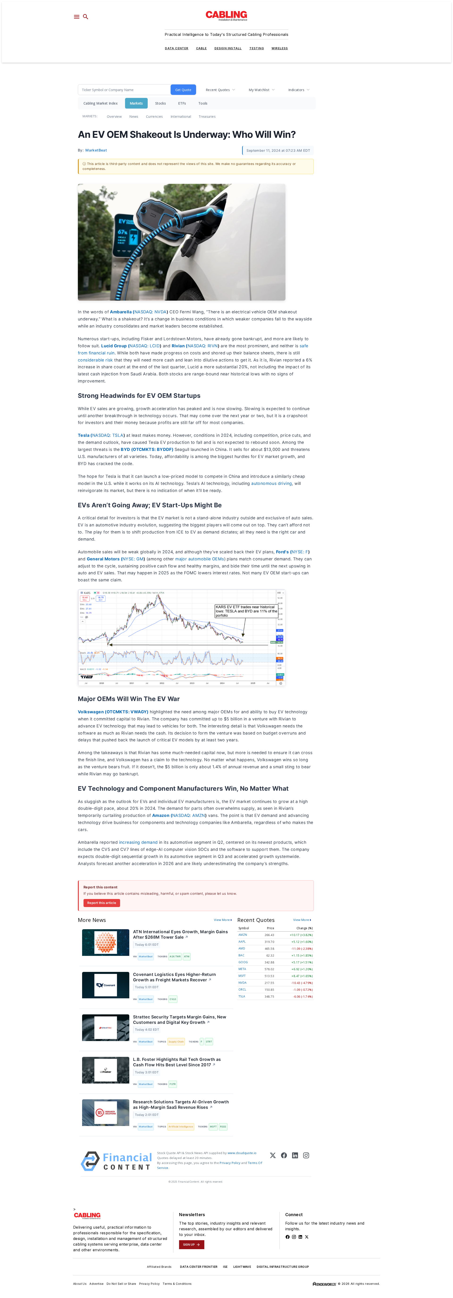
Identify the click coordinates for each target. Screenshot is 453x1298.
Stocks (160, 103)
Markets (136, 103)
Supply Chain (176, 1041)
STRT (209, 1041)
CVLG (173, 999)
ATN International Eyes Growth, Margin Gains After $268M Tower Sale (180, 934)
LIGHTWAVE (242, 1267)
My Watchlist (259, 90)
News (133, 116)
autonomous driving (271, 483)
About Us (80, 1283)
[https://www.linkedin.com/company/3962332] (300, 1237)
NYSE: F (300, 551)
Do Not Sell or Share (121, 1283)
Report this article (101, 903)
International (181, 116)
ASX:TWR (175, 956)
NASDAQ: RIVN (203, 345)
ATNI (187, 956)
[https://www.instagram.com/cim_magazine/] (294, 1237)
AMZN (243, 935)
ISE (225, 1267)
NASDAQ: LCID (145, 345)
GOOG (243, 962)
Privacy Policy (230, 1163)
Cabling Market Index (100, 103)
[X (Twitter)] (273, 1161)
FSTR (173, 1084)
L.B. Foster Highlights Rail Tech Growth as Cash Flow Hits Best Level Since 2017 (177, 1062)
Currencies (154, 116)
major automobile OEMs (199, 558)
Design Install (228, 48)
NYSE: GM (132, 558)
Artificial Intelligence (181, 1126)
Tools (203, 103)
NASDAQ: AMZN (188, 815)
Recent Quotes (218, 90)
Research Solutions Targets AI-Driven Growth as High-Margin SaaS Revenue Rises (181, 1104)
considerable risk (95, 359)
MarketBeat (146, 956)
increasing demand (139, 842)
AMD (242, 948)
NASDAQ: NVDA (150, 311)
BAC (241, 955)
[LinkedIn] (295, 1161)
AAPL (242, 942)
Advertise (96, 1283)
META (242, 969)
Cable (201, 48)
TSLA (242, 996)
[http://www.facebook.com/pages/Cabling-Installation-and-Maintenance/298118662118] (287, 1237)
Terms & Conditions (177, 1283)
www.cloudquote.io (242, 1153)
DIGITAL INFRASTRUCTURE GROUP (283, 1267)
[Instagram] (306, 1161)
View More (222, 920)
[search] (85, 16)
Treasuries (207, 116)
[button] (76, 16)
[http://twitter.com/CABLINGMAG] (306, 1237)
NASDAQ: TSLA (107, 435)
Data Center (176, 48)
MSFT (213, 1126)
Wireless (280, 48)
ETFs (182, 103)
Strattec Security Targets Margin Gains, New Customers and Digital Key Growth (179, 1019)
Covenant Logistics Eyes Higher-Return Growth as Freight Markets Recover (174, 977)
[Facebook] (284, 1161)
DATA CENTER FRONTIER (198, 1267)
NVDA (243, 983)
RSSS (223, 1126)
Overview (114, 116)
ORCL (242, 989)
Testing (256, 48)
